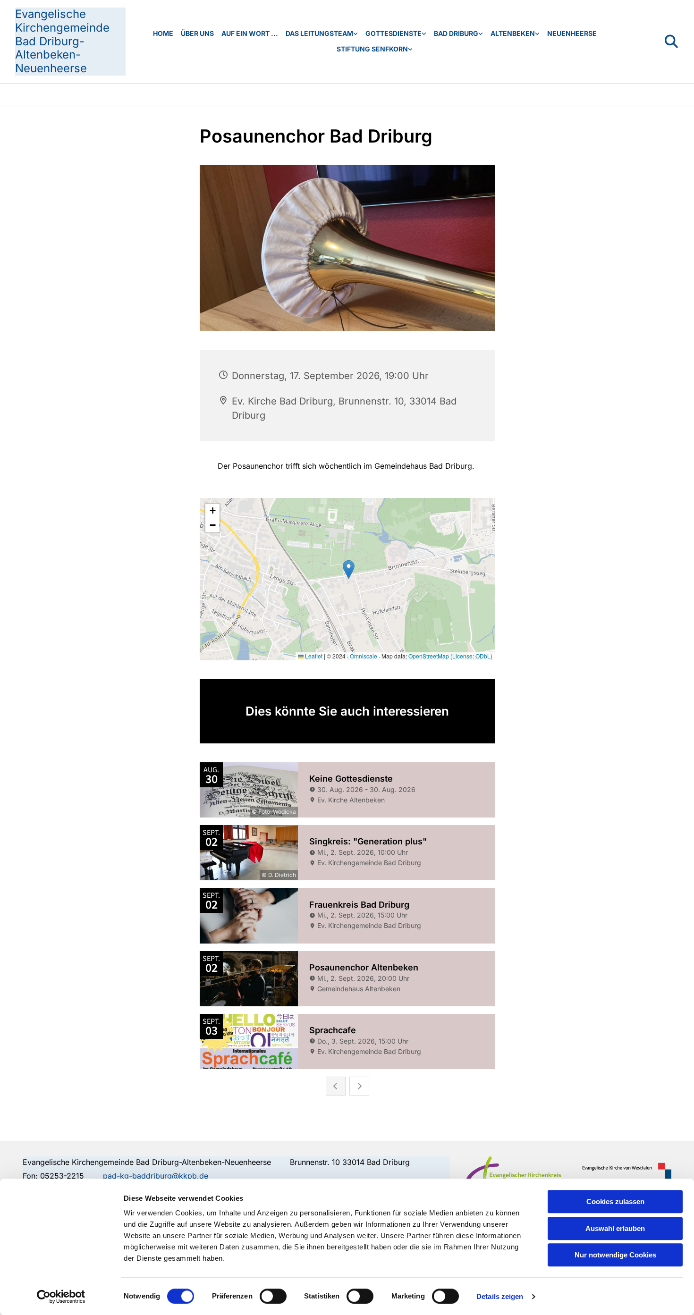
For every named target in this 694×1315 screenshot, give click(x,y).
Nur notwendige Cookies (615, 1255)
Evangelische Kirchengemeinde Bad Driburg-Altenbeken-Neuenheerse (62, 41)
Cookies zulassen (615, 1201)
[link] (322, 34)
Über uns (197, 33)
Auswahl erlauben (615, 1228)
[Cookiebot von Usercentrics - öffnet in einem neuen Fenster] (61, 1297)
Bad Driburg (456, 33)
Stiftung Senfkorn (372, 49)
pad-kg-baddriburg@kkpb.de (155, 1175)
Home (163, 33)
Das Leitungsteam (319, 33)
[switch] (273, 1296)
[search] (671, 41)
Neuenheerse (572, 33)
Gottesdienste (393, 33)
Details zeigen (499, 1296)
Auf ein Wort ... (249, 33)
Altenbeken (513, 33)
